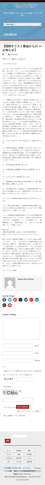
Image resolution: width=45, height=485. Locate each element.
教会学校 (19, 458)
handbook (9, 458)
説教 (19, 454)
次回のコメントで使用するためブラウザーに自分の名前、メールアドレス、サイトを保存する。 (22, 373)
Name (36, 346)
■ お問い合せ (16, 468)
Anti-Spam (7, 387)
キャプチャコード (10, 407)
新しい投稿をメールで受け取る (14, 416)
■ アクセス (27, 468)
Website (37, 360)
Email (36, 353)
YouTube (19, 461)
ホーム (9, 450)
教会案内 (19, 450)
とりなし (29, 458)
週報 (29, 450)
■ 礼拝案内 (8, 468)
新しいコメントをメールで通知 (28, 411)
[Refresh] (20, 391)
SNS (8, 461)
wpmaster (14, 54)
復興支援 (29, 461)
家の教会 (29, 454)
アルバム (8, 454)
